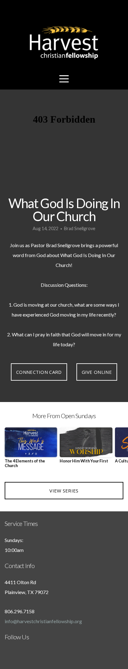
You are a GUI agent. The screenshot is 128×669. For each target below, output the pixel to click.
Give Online (97, 372)
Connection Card (39, 372)
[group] (31, 450)
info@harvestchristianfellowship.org (43, 621)
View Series (63, 491)
